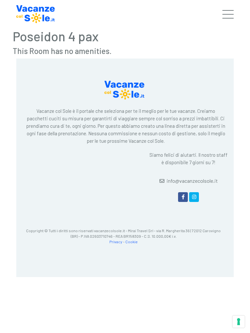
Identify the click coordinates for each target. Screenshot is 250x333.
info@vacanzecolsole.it (192, 181)
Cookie (131, 241)
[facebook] (183, 197)
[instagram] (194, 197)
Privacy (115, 241)
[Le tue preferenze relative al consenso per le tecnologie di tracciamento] (238, 321)
